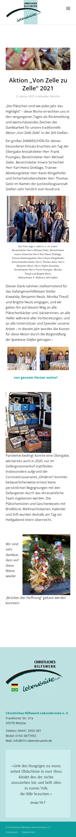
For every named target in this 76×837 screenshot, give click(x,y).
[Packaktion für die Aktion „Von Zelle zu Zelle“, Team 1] (22, 358)
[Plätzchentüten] (38, 59)
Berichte (55, 96)
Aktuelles (43, 96)
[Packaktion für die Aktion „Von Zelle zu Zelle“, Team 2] (54, 358)
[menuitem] (68, 8)
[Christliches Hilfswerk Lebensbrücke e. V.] (31, 12)
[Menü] (68, 8)
